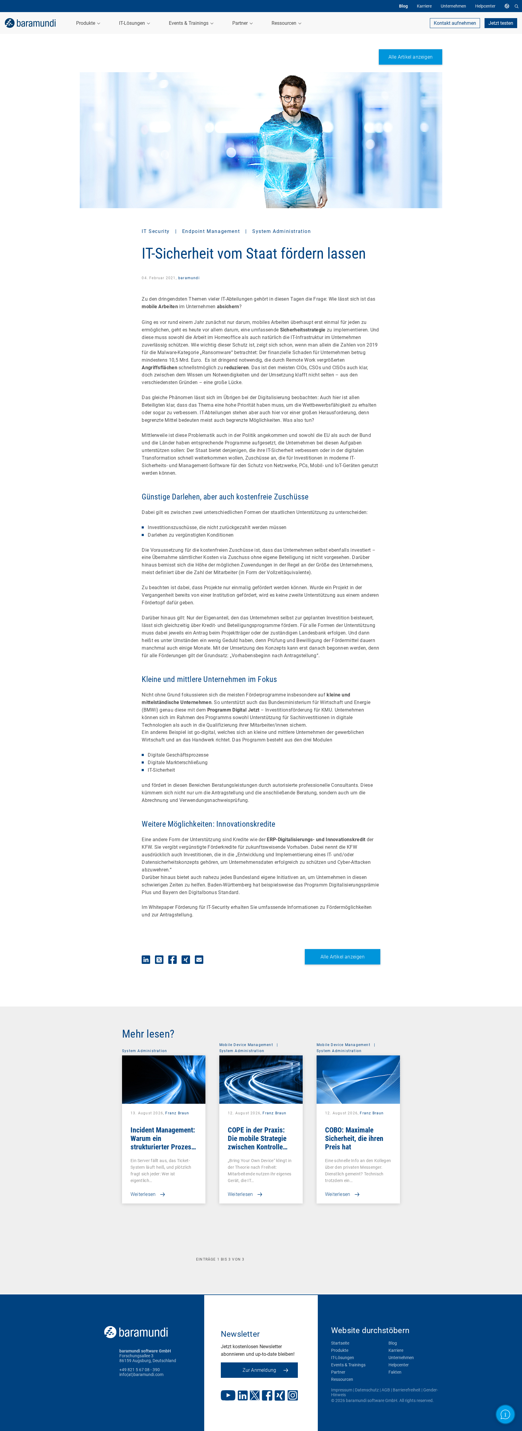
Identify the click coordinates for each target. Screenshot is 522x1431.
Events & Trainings (348, 1364)
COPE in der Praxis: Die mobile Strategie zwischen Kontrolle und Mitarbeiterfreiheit (260, 1143)
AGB (386, 1389)
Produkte (339, 1350)
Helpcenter (398, 1364)
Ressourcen (342, 1379)
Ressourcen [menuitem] (285, 23)
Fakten (394, 1372)
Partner (338, 1372)
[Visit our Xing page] (280, 1396)
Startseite (340, 1343)
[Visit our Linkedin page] (243, 1396)
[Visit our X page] (254, 1396)
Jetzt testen (500, 23)
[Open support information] (505, 1414)
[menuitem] (508, 6)
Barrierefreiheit (406, 1389)
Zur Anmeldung (259, 1370)
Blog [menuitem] (403, 6)
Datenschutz (367, 1389)
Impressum (341, 1389)
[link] (30, 23)
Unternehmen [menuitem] (453, 6)
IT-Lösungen (342, 1357)
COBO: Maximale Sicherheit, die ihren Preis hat (354, 1138)
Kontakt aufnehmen (455, 23)
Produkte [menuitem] (86, 23)
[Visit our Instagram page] (293, 1396)
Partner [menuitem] (240, 23)
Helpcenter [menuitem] (485, 6)
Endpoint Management (212, 231)
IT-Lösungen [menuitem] (132, 23)
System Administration (281, 231)
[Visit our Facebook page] (267, 1396)
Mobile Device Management (246, 1045)
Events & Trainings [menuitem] (189, 23)
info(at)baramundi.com (141, 1374)
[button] (146, 959)
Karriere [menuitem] (424, 6)
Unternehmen (401, 1357)
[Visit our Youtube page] (228, 1396)
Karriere (395, 1350)
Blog (392, 1343)
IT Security (156, 231)
